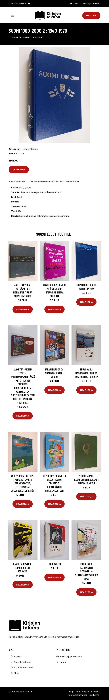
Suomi (76, 3)
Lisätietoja (18, 169)
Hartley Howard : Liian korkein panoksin (22, 567)
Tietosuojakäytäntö (77, 694)
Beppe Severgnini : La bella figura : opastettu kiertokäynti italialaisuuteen (54, 483)
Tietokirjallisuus (30, 148)
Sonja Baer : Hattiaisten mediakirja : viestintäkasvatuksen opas (86, 571)
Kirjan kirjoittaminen (24, 667)
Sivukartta (94, 694)
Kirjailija (18, 656)
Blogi (16, 673)
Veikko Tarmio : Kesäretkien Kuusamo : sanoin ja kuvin (86, 479)
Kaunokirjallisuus (22, 661)
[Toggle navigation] (12, 15)
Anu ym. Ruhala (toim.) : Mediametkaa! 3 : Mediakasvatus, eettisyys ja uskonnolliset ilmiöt (22, 483)
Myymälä (91, 15)
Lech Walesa (54, 564)
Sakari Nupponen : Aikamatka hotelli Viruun (54, 373)
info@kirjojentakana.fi (90, 3)
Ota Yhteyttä (82, 691)
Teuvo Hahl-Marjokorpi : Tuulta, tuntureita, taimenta (86, 373)
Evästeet (95, 691)
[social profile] (29, 3)
